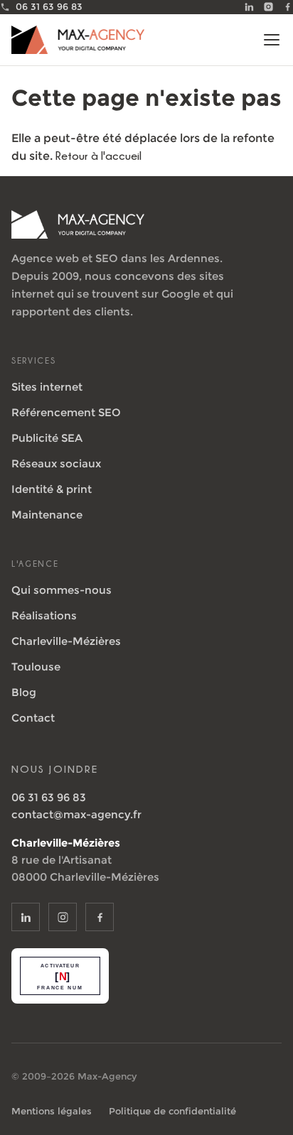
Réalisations (44, 615)
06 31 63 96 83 (48, 797)
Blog (23, 692)
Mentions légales (51, 1111)
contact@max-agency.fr (76, 814)
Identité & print (51, 489)
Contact (33, 717)
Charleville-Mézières (66, 641)
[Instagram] (268, 6)
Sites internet (46, 386)
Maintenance (46, 514)
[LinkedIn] (249, 6)
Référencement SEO (66, 412)
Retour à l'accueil (98, 155)
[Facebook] (287, 6)
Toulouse (35, 666)
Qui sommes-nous (61, 590)
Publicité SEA (46, 438)
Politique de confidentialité (172, 1111)
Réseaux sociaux (56, 463)
